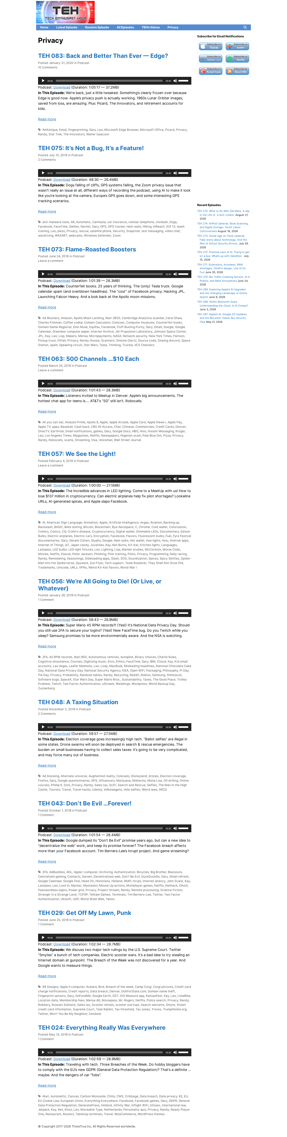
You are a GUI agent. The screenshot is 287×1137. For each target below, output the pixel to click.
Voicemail (105, 440)
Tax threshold (124, 1009)
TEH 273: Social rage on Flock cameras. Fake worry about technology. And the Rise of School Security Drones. (222, 239)
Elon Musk (80, 327)
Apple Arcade (118, 422)
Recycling (121, 675)
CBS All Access (101, 427)
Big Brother (158, 872)
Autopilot (126, 657)
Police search (156, 1000)
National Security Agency (102, 670)
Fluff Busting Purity (130, 327)
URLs (74, 567)
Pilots (131, 554)
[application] (114, 81)
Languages (169, 545)
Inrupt (137, 881)
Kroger (180, 431)
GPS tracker (116, 226)
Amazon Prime (75, 422)
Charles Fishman (50, 322)
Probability (70, 675)
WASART (61, 235)
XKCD (163, 789)
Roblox (146, 675)
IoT (67, 545)
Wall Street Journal (127, 440)
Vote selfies (132, 789)
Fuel (168, 536)
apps (55, 427)
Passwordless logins (52, 890)
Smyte (170, 1005)
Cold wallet (160, 527)
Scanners (108, 340)
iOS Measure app (132, 996)
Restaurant (53, 1114)
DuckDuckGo (150, 876)
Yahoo (110, 899)
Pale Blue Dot (152, 435)
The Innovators (74, 134)
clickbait (162, 222)
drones (154, 776)
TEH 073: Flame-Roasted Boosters (87, 249)
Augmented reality (102, 776)
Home (44, 27)
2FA (45, 657)
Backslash (45, 527)
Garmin (85, 226)
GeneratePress (89, 1105)
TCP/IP (83, 894)
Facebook (45, 226)
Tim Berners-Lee (139, 894)
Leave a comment (50, 261)
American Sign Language (64, 522)
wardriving (45, 235)
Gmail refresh (179, 876)
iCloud (161, 661)
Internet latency (154, 881)
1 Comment (46, 600)
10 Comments (47, 67)
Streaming (82, 440)
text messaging (152, 231)
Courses (76, 661)
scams (68, 440)
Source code (147, 340)
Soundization (137, 558)
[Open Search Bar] (245, 27)
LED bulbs (60, 549)
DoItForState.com (133, 991)
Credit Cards (165, 427)
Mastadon (90, 885)
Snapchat (133, 231)
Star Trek (55, 134)
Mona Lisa (154, 780)
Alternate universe (74, 776)
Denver (181, 427)
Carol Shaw (174, 318)
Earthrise (57, 431)
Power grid (76, 890)
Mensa (83, 336)
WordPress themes (151, 1114)
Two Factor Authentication (82, 684)
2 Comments (47, 159)
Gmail (158, 327)
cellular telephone (141, 222)
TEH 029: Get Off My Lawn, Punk (84, 912)
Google (169, 327)
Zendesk (95, 1014)
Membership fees (72, 1000)
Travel (66, 789)
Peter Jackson (82, 554)
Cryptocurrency (103, 531)
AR (73, 222)
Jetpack (43, 1109)
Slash (115, 558)
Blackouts (175, 872)
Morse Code (171, 549)
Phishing (100, 554)
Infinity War (122, 1105)
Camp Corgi (143, 987)
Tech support (114, 563)
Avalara (91, 987)
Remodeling (57, 558)
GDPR (173, 1101)
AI (43, 522)
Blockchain (103, 527)
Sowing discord (169, 340)
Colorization (177, 527)
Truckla (127, 345)
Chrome (144, 527)
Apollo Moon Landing (89, 318)
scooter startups (127, 1005)
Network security (135, 336)
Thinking (115, 345)
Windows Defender (97, 235)
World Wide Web (92, 899)
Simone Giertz (126, 340)
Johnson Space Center (170, 331)
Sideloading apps (97, 558)
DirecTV (43, 431)
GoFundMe (83, 996)
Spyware (82, 563)
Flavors (131, 536)
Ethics (120, 661)
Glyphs (96, 540)
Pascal (66, 554)
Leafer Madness (80, 666)
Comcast (118, 322)
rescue (84, 231)
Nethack (171, 885)
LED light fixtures (81, 549)
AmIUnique (50, 130)
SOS (123, 558)
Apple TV (44, 427)
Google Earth (101, 996)
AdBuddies (57, 872)
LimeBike (183, 996)
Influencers (107, 780)
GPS (103, 226)
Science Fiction (171, 890)
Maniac (76, 885)
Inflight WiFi (139, 1105)
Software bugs (48, 679)
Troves (156, 1009)
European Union (72, 1101)
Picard (170, 130)
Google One (71, 881)
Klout (68, 1109)
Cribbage (131, 1096)
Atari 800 (80, 657)
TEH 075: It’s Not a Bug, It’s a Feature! (91, 148)
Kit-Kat (133, 545)
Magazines (80, 435)
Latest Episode (66, 27)
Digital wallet (125, 531)
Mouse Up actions (112, 885)
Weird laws (149, 789)
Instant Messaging (161, 431)
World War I (128, 567)
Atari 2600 (112, 318)
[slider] (183, 80)
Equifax (94, 327)
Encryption (101, 536)
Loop (104, 666)
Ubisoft (66, 899)
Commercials (144, 427)
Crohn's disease (79, 531)
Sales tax (101, 785)
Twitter (158, 894)
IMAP (127, 881)
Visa (94, 440)
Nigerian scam (130, 435)
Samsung (158, 675)
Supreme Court (83, 1009)
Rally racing (178, 554)
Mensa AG (93, 1000)
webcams (75, 235)
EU (186, 1096)
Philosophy (170, 670)
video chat (172, 231)
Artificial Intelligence (124, 522)
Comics (43, 531)
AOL (69, 872)
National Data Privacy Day (64, 670)
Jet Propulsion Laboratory (133, 331)
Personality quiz (134, 1109)
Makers (71, 336)
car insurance (117, 222)
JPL (40, 336)
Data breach (99, 991)
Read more (47, 119)
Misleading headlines (139, 666)
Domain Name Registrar (55, 327)
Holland (116, 881)
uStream (108, 684)
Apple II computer (72, 987)
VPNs (83, 567)
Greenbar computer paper (71, 331)
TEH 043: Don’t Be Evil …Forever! (85, 803)
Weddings (123, 684)
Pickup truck (47, 340)
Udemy (97, 789)
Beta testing (73, 527)
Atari (45, 1096)
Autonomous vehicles (103, 657)
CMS (120, 1096)
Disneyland (139, 776)
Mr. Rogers (126, 1000)
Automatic (83, 222)
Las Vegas (60, 666)
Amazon (66, 318)
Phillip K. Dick (60, 785)
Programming (158, 554)
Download (61, 87)
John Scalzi (175, 881)
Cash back (81, 427)
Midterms (139, 780)
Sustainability (131, 679)
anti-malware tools (55, 222)
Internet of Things (50, 545)
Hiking (147, 226)
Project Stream (108, 890)
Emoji (63, 130)
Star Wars (91, 345)
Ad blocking (50, 776)
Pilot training (117, 554)
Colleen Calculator (97, 322)
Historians (102, 881)
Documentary (169, 531)
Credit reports (78, 991)
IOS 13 (170, 226)
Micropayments (100, 336)
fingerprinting (78, 130)
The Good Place (164, 679)
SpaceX (66, 679)
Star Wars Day (83, 679)
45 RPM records (60, 657)
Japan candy (80, 545)
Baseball (67, 427)
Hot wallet (137, 540)
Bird (101, 987)
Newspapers (110, 435)
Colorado (122, 776)
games (98, 431)
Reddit (134, 675)
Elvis (111, 661)
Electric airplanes (60, 536)
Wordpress (139, 684)
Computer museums (140, 322)
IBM (152, 661)
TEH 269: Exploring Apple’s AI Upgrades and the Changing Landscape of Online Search (222, 293)
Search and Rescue (131, 785)
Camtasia (99, 222)
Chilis (111, 1096)
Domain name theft (161, 991)
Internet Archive (102, 331)
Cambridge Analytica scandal (143, 318)
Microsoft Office (152, 130)
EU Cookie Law (48, 1101)
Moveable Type (91, 1109)
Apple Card (138, 422)
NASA (117, 336)
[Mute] (175, 81)
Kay (47, 336)
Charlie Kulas (167, 657)
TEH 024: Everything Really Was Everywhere (102, 1027)
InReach (159, 226)
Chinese (128, 427)
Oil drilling (171, 780)
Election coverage (173, 776)
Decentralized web (107, 876)
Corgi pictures (163, 987)
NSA (125, 670)
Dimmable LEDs (147, 531)
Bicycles (143, 872)
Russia (95, 340)
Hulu (143, 431)
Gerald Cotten (79, 540)
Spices (153, 558)
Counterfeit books (169, 322)
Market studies (132, 549)
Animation (91, 522)
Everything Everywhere (101, 1101)
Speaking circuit (70, 345)
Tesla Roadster (135, 563)
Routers (68, 1114)
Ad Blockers (50, 318)
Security (119, 231)
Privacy (173, 27)
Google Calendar (50, 881)
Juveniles (97, 545)
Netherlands (113, 1109)
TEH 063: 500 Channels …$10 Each (88, 358)
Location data (48, 1000)
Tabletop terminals (89, 1114)
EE (180, 1096)
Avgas (144, 522)
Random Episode (97, 27)
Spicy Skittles (169, 558)
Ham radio (134, 226)
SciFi (112, 785)
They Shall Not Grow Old (165, 563)
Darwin (87, 876)
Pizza (167, 435)
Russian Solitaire (64, 1005)
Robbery (44, 1005)
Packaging (153, 670)
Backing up (171, 522)
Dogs (173, 222)
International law (174, 1105)
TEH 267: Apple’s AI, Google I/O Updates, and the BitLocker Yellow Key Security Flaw (222, 318)
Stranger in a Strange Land (57, 894)
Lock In (64, 885)
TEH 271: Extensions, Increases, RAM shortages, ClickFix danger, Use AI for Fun (221, 268)
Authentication (124, 872)
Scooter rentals (103, 1005)
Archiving (106, 872)
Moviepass (109, 1000)
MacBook (115, 666)
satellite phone (100, 231)
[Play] (43, 81)
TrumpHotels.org (174, 1009)
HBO (135, 431)
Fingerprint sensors (52, 996)
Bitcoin (88, 527)
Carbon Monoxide (93, 1096)
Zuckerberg (46, 688)
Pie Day (43, 675)
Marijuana (123, 780)
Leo (100, 130)
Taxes (147, 679)
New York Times (160, 336)
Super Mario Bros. (107, 679)
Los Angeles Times (58, 435)
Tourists (54, 789)
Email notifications (78, 431)
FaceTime (61, 226)
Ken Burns (119, 545)
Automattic (58, 1096)
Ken (60, 1109)
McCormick (153, 549)
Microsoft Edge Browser (121, 130)
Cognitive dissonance (53, 661)
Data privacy (168, 1096)
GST (115, 996)
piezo (61, 231)
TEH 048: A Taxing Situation (78, 702)
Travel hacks (81, 789)
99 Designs (50, 987)
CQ (64, 531)
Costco (55, 531)
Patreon (178, 336)
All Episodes (125, 27)
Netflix (95, 435)
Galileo (74, 226)
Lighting (107, 549)
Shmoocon (174, 675)
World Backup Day (162, 684)
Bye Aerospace (123, 527)
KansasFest (154, 996)
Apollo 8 (92, 422)
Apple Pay (175, 422)
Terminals (119, 894)
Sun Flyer (96, 563)
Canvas (73, 1096)
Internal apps (179, 540)
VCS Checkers (144, 345)
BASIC (58, 527)
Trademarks (46, 567)
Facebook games (147, 1101)
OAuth (183, 885)
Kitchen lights (150, 545)
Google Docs (121, 431)
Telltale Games (99, 894)
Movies (43, 554)
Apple (104, 422)
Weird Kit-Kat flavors (103, 567)
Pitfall (61, 340)
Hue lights (153, 540)
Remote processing (145, 890)
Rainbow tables (91, 675)
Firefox (43, 780)
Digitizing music (95, 661)
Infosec (155, 1105)
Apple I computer (86, 872)
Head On (87, 881)
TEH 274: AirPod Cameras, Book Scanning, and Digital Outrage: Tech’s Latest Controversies (223, 227)
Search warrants (152, 1005)
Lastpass (44, 549)
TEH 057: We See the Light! (77, 453)
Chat (117, 427)
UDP (76, 899)
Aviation (156, 522)
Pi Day (184, 670)
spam (54, 345)
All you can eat (52, 422)
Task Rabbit (104, 1009)
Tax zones (143, 1009)
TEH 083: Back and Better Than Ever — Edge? (103, 55)
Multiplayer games (139, 885)
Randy (42, 134)
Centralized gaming (52, 876)
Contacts (73, 876)
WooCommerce (125, 1114)
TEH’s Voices (151, 27)
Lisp (61, 336)
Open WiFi (137, 670)
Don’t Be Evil (131, 876)
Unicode (63, 567)
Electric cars (83, 536)
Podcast (83, 63)
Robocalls (56, 440)
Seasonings (75, 558)
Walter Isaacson (97, 134)
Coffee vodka (73, 322)
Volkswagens (113, 789)
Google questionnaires (74, 780)
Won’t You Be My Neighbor (68, 1014)
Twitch (56, 684)
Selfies (152, 785)
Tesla (103, 345)
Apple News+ (156, 422)
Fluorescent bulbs (151, 536)
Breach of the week (119, 987)
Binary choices (145, 657)
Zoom (117, 235)
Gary (92, 130)
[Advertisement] (224, 140)
